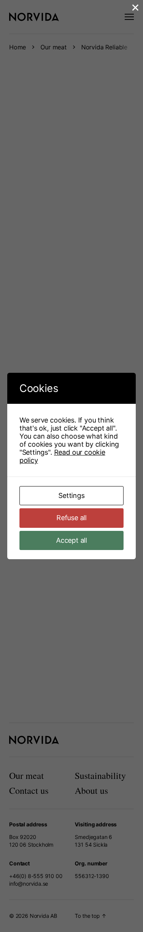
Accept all (71, 540)
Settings (71, 495)
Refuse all (71, 518)
